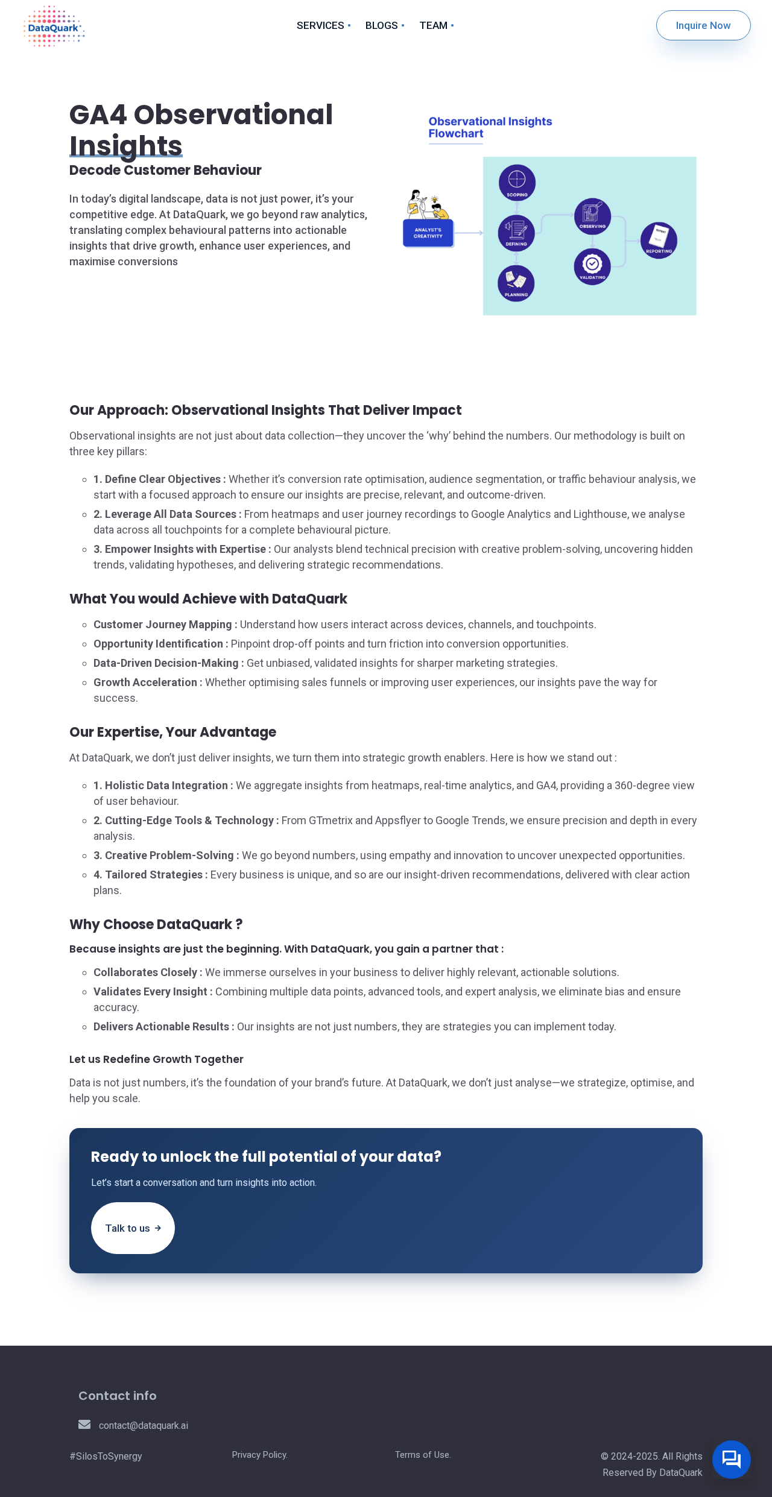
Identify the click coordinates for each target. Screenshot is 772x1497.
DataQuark (681, 1472)
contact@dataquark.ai (142, 1425)
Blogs (381, 25)
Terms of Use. (423, 1454)
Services (320, 25)
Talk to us (129, 1228)
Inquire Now (703, 25)
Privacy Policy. (260, 1454)
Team (433, 25)
